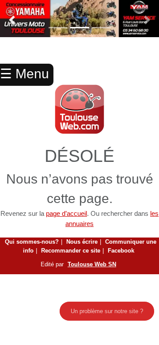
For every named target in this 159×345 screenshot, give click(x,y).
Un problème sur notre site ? (107, 311)
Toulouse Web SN (92, 264)
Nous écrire (82, 241)
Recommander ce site (70, 250)
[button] (12, 20)
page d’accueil (66, 213)
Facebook (121, 250)
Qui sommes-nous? (32, 241)
